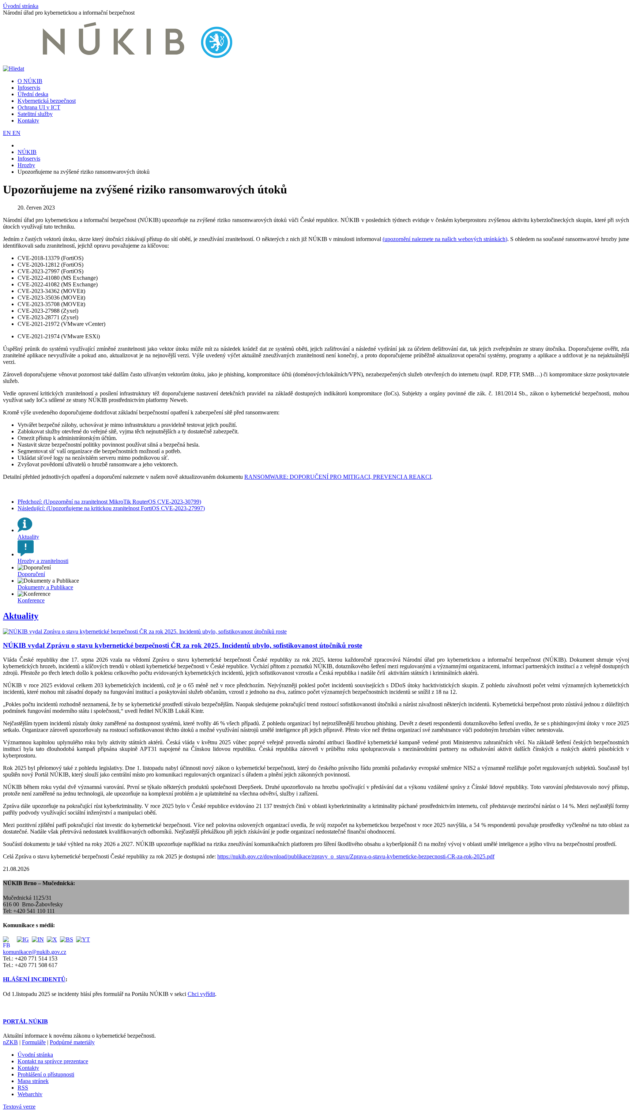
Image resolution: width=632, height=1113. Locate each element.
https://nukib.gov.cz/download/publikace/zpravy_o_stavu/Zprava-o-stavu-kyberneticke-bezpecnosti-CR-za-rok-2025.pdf (355, 856)
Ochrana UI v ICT (39, 107)
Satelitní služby (35, 114)
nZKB (10, 1042)
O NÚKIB (30, 81)
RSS (23, 1087)
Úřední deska (33, 94)
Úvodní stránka (20, 6)
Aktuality (20, 616)
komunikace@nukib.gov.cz (34, 952)
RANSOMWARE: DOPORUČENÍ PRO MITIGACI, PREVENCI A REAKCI (337, 477)
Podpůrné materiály (72, 1042)
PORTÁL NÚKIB (25, 1021)
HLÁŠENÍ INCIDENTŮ (34, 979)
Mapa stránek (33, 1081)
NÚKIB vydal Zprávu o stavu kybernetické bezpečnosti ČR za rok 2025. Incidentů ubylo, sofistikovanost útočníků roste (182, 645)
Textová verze (19, 1106)
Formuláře (34, 1042)
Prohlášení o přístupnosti (46, 1074)
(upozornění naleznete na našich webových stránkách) (445, 239)
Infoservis (29, 87)
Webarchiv (30, 1094)
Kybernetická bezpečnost (47, 101)
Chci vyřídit (201, 994)
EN (7, 133)
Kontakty (28, 120)
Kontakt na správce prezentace (53, 1061)
